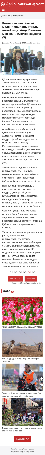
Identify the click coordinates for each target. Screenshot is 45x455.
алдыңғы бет (15, 279)
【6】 (34, 272)
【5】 (29, 272)
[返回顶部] (42, 385)
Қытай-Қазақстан (17, 16)
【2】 (16, 272)
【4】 (24, 272)
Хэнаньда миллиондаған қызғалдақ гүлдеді (22, 327)
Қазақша (4, 16)
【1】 (11, 272)
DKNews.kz (21, 93)
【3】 (20, 272)
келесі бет (30, 279)
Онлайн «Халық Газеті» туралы (22, 449)
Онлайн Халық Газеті (11, 43)
